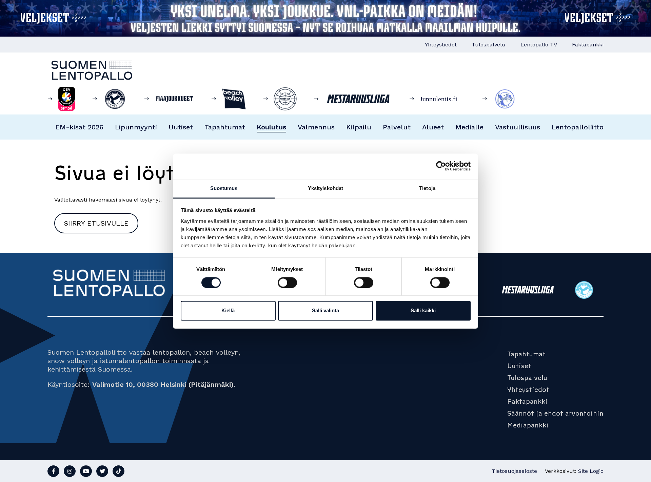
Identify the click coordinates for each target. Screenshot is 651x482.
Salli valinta (325, 311)
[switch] (287, 282)
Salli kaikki (423, 311)
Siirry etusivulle (96, 223)
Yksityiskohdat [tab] (325, 188)
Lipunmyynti (136, 127)
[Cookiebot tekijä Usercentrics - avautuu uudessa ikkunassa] (441, 166)
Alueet (433, 127)
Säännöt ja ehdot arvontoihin (555, 413)
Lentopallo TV (538, 44)
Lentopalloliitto (578, 127)
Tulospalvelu (489, 44)
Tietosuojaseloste (514, 471)
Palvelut (397, 127)
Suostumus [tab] (224, 188)
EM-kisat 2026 (79, 127)
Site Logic (591, 471)
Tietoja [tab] (427, 188)
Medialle (469, 127)
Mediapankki (528, 425)
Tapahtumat (224, 127)
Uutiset (181, 127)
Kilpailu (358, 127)
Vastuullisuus (517, 127)
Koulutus (271, 127)
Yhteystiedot (441, 44)
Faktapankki (588, 44)
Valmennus (316, 127)
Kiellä (228, 311)
